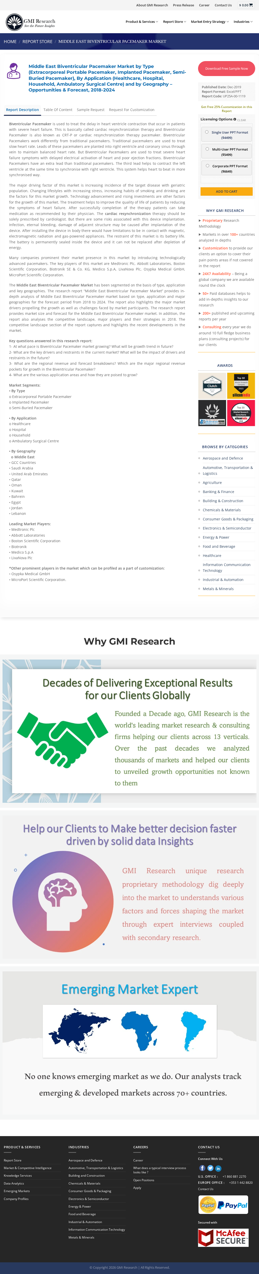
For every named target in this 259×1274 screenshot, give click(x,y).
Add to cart (226, 191)
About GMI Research (152, 5)
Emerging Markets (17, 1191)
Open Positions (143, 1180)
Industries (241, 21)
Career (204, 5)
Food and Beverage (219, 546)
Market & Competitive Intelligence (28, 1168)
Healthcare (212, 555)
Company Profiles (16, 1199)
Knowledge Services (18, 1175)
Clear (241, 120)
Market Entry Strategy (208, 21)
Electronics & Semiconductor (227, 528)
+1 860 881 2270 (234, 1176)
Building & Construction (223, 500)
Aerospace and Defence (223, 458)
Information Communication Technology (227, 567)
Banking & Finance (218, 491)
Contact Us (223, 5)
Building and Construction (87, 1175)
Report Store (173, 21)
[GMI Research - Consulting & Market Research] (30, 22)
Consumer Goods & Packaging (228, 519)
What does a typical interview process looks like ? (159, 1170)
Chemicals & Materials (222, 509)
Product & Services (140, 21)
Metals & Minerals (218, 588)
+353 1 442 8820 (241, 1182)
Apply (137, 1188)
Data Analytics (14, 1183)
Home (10, 41)
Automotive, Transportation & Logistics (228, 470)
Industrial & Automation (223, 579)
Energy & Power (216, 537)
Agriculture (212, 482)
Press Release (183, 5)
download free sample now (226, 68)
